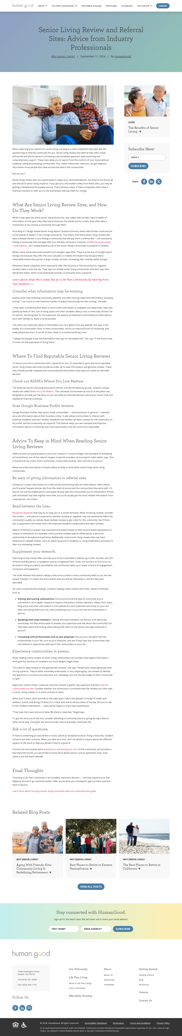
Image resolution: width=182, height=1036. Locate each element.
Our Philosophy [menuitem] (78, 969)
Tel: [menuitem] (27, 979)
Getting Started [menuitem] (146, 975)
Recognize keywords (22, 512)
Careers (163, 6)
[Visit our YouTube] (29, 1008)
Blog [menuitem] (141, 979)
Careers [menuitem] (143, 992)
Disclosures (118, 1023)
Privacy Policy (163, 1023)
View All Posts (91, 886)
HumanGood (123, 56)
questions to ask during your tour (61, 749)
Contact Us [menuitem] (145, 1000)
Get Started (143, 5)
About (42, 5)
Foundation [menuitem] (109, 984)
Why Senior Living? (63, 56)
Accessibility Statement (96, 1023)
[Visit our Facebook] (15, 1008)
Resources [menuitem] (144, 984)
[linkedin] (151, 182)
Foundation (127, 5)
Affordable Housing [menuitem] (80, 995)
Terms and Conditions (140, 1023)
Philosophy (111, 5)
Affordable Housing (91, 5)
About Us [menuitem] (108, 975)
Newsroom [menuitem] (109, 979)
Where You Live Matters (42, 391)
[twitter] (159, 182)
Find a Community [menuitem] (77, 988)
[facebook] (144, 182)
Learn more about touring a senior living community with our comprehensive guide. (54, 791)
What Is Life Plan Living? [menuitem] (80, 983)
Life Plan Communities (63, 5)
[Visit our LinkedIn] (22, 1008)
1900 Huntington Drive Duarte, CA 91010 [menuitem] (28, 972)
